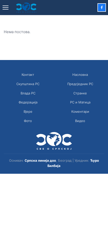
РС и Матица (80, 102)
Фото (28, 121)
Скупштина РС (27, 84)
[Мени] (5, 8)
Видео (80, 121)
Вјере (28, 111)
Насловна (80, 75)
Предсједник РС (80, 84)
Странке (80, 93)
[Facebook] (101, 7)
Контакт (28, 75)
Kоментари (80, 111)
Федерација (28, 102)
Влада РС (28, 93)
